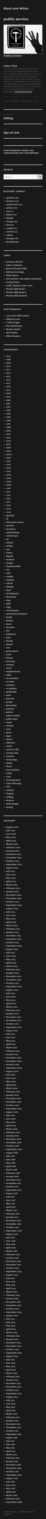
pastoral (10, 698)
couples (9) (11, 228)
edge (8, 607)
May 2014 (10, 1325)
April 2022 (11, 1003)
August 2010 (12, 1478)
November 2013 (13, 1346)
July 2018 (10, 1156)
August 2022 (12, 990)
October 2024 (12, 901)
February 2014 (13, 1336)
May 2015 (10, 1285)
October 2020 (12, 1064)
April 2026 (11, 840)
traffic (9, 773)
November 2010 (13, 1468)
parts (31, 101)
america (10, 525)
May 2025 (11, 878)
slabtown (10, 742)
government (12, 651)
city (8, 569)
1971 (8, 369)
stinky (9, 746)
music (9, 668)
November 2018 (13, 1142)
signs (36, 101)
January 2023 (12, 973)
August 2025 (12, 868)
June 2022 (11, 996)
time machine (13, 770)
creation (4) (12, 231)
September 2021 (14, 1027)
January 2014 (12, 1339)
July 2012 (10, 1400)
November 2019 (13, 1102)
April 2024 (11, 922)
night (8, 675)
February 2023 (13, 969)
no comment (12, 678)
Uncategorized (13, 780)
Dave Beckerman (14, 326)
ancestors (10, 529)
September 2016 (14, 1230)
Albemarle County (14, 522)
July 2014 (10, 1319)
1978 (8, 393)
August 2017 (12, 1193)
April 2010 (11, 1492)
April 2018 (11, 1166)
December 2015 (13, 1261)
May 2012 (10, 1407)
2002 (8, 464)
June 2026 (11, 834)
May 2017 (10, 1203)
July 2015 (10, 1278)
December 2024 (13, 895)
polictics (10, 709)
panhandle (11, 692)
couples (9, 576)
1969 (8, 363)
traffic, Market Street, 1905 (19, 285)
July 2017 (10, 1197)
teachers (10, 756)
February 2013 (13, 1376)
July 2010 (10, 1481)
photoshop (11, 705)
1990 (8, 430)
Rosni (9, 732)
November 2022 (14, 980)
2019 (8, 505)
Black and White (16, 8)
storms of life (12, 749)
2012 (8, 495)
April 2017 (11, 1207)
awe (8, 549)
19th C (9, 454)
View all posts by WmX (23, 92)
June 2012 (10, 1403)
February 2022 (13, 1010)
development (12, 242)
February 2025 (13, 888)
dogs (8, 600)
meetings (10, 661)
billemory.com (13, 319)
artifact (9, 542)
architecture (12, 536)
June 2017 (10, 1200)
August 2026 (12, 827)
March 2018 (11, 1169)
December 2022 (13, 976)
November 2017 (13, 1183)
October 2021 (12, 1024)
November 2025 (14, 857)
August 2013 (12, 1356)
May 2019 (10, 1122)
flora (8, 637)
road (8, 729)
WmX (6, 101)
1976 (8, 386)
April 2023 (11, 963)
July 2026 (10, 830)
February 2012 (13, 1417)
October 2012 (12, 1390)
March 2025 (12, 885)
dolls (8, 603)
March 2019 (11, 1129)
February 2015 (13, 1295)
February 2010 (13, 1498)
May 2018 (10, 1163)
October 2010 (12, 1471)
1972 (8, 373)
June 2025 (11, 874)
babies (9, 553)
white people (12, 804)
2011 (8, 491)
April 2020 (11, 1085)
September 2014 (14, 1312)
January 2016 (12, 1258)
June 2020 (11, 1078)
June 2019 (11, 1119)
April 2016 (11, 1247)
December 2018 (13, 1139)
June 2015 (10, 1281)
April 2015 (11, 1288)
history (9, 658)
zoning (9, 807)
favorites (10, 627)
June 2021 (10, 1037)
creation (10, 580)
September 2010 (14, 1475)
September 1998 (14, 1502)
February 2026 (13, 847)
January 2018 (12, 1176)
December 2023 (13, 935)
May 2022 (11, 1000)
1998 (8, 447)
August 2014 (12, 1315)
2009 (8, 485)
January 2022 (12, 1013)
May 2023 (10, 959)
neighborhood (13, 671)
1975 (8, 383)
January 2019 (12, 1136)
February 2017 (13, 1214)
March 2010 (11, 1495)
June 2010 (10, 1485)
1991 (8, 434)
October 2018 (12, 1146)
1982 (8, 407)
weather (10, 800)
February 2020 (13, 1091)
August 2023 (12, 949)
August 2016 (12, 1234)
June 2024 (11, 915)
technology (11, 759)
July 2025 (10, 871)
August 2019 (12, 1112)
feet (8, 631)
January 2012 (12, 1420)
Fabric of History (14, 265)
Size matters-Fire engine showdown (24, 279)
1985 (8, 417)
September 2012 (14, 1393)
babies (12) (11, 214)
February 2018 (13, 1173)
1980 (8, 400)
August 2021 (12, 1030)
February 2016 (13, 1254)
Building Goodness (13, 55)
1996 (8, 441)
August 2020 (12, 1071)
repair (9, 722)
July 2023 (10, 952)
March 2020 (12, 1088)
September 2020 (14, 1068)
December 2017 (13, 1180)
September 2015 (14, 1271)
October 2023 (12, 942)
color (8, 573)
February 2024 (13, 929)
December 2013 (13, 1342)
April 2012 (11, 1410)
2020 (8, 508)
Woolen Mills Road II (16, 292)
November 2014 (13, 1305)
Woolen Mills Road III (16, 295)
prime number (13, 715)
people (9, 702)
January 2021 (12, 1054)
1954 (8, 356)
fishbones (24, 101)
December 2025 (13, 854)
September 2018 (14, 1149)
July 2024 (10, 912)
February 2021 (13, 1051)
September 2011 (13, 1434)
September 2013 (14, 1353)
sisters (9, 739)
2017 (8, 502)
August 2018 (12, 1152)
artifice (9, 546)
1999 (8, 451)
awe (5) (9, 211)
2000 (8, 458)
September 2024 (14, 905)
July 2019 (10, 1115)
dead (8, 590)
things (9, 763)
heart (8, 654)
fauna (9, 624)
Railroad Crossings (15, 272)
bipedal (9, 218)
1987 (8, 424)
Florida (9, 641)
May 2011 (10, 1448)
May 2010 (10, 1488)
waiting (9, 797)
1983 (8, 410)
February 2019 (13, 1132)
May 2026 (11, 837)
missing (10, 664)
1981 (8, 403)
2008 (8, 481)
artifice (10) (11, 208)
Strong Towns (13, 282)
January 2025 (12, 891)
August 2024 (12, 908)
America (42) (12, 201)
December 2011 (13, 1424)
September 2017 (14, 1190)
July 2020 (10, 1074)
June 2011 (10, 1444)
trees (8, 776)
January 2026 (12, 851)
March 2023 (12, 966)
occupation (11, 688)
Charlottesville (13, 566)
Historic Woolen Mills (16, 268)
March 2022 (12, 1007)
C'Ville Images (13, 322)
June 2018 (10, 1159)
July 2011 (10, 1441)
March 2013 (11, 1373)
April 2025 (11, 881)
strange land (12, 753)
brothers (10, 559)
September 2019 (14, 1108)
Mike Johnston (13, 336)
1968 (8, 359)
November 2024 (14, 898)
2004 (8, 471)
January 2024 (12, 932)
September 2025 (14, 864)
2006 (8, 478)
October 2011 (12, 1431)
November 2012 (13, 1387)
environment (12, 610)
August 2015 (12, 1275)
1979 (8, 396)
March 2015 (11, 1292)
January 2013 (12, 1380)
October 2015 (12, 1268)
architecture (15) (14, 204)
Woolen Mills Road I (15, 289)
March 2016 (11, 1251)
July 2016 (10, 1237)
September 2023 (14, 946)
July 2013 (10, 1359)
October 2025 (12, 861)
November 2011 (13, 1427)
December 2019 (13, 1098)
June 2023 (11, 956)
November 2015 (13, 1264)
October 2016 (12, 1227)
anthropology (12, 532)
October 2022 (12, 983)
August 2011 (12, 1437)
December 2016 (13, 1220)
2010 (8, 488)
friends (9, 644)
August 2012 (12, 1397)
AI (7, 519)
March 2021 (11, 1047)
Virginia (10, 793)
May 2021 (10, 1041)
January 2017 (12, 1217)
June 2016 (11, 1241)
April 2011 (10, 1451)
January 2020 (12, 1095)
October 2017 (12, 1186)
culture (9, 235)
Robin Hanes (12, 275)
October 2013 (12, 1349)
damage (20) (12, 238)
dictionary (11, 597)
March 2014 (11, 1332)
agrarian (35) (12, 197)
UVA (8, 787)
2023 (8, 512)
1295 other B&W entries (17, 315)
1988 (8, 427)
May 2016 (10, 1244)
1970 (8, 366)
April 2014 (11, 1329)
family (9, 617)
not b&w (10, 681)
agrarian (10, 515)
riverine (10, 725)
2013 (8, 498)
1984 (8, 413)
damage (10, 586)
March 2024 (12, 925)
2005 (8, 475)
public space (12, 719)
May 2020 (11, 1081)
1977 (8, 390)
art (7, 539)
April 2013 (11, 1370)
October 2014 (12, 1309)
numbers (10, 685)
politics (9, 712)
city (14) (10, 225)
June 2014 (10, 1322)
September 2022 (14, 986)
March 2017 (11, 1210)
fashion (9, 620)
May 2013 (10, 1366)
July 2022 (10, 993)
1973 (8, 376)
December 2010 (13, 1465)
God (8, 647)
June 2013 (10, 1363)
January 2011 (12, 1461)
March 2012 (11, 1414)
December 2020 (13, 1058)
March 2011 (11, 1454)
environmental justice (16, 614)
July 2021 (10, 1034)
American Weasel (14, 262)
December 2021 (13, 1017)
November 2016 (13, 1224)
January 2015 (12, 1298)
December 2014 (13, 1302)
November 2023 (13, 939)
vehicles (10, 790)
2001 (8, 461)
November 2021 (13, 1020)
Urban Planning (13, 783)
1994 (8, 437)
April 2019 (11, 1125)
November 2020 (14, 1061)
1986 (8, 420)
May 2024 (11, 918)
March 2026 (12, 844)
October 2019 (12, 1105)
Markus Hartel (13, 329)
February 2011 (12, 1458)
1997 (8, 444)
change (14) (11, 221)
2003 (8, 468)
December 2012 (13, 1383)
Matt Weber (12, 332)
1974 (8, 380)
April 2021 (11, 1044)
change (9, 563)
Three (9, 766)
